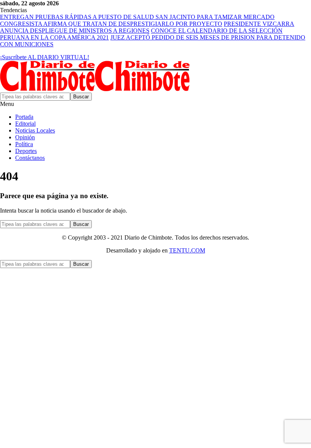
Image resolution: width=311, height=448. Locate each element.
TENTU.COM (187, 250)
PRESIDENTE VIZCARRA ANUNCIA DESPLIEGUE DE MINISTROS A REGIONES (147, 27)
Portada (24, 117)
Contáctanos (30, 158)
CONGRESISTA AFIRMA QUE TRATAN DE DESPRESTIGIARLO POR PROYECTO (111, 24)
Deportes (26, 151)
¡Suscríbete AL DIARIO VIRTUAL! (44, 57)
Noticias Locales (35, 130)
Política (24, 144)
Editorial (25, 123)
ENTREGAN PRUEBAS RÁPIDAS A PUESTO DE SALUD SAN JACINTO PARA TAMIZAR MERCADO (137, 17)
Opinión (25, 137)
